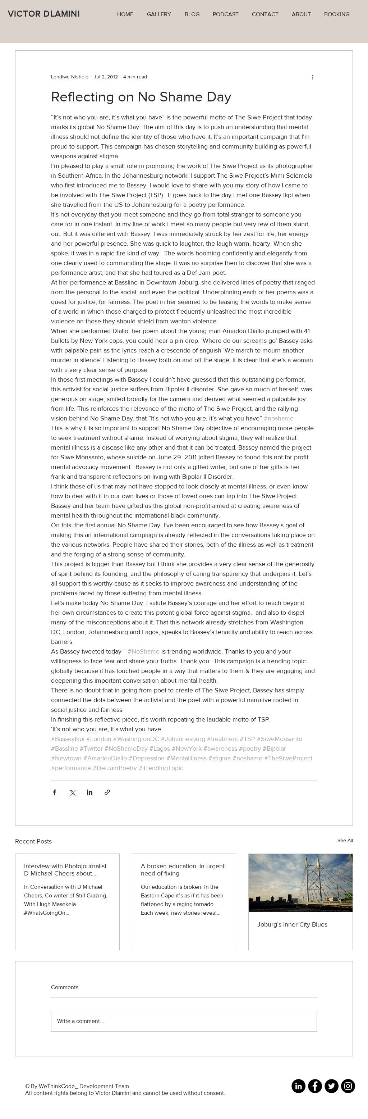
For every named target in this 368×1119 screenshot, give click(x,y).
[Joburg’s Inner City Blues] (301, 883)
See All (345, 840)
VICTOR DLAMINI (44, 13)
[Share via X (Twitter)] (72, 792)
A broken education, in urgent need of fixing (183, 870)
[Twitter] (332, 1086)
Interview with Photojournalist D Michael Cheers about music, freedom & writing (65, 870)
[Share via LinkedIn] (89, 792)
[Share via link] (107, 792)
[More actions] (312, 76)
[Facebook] (315, 1086)
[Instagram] (348, 1086)
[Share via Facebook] (54, 792)
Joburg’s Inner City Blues (292, 924)
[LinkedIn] (298, 1086)
